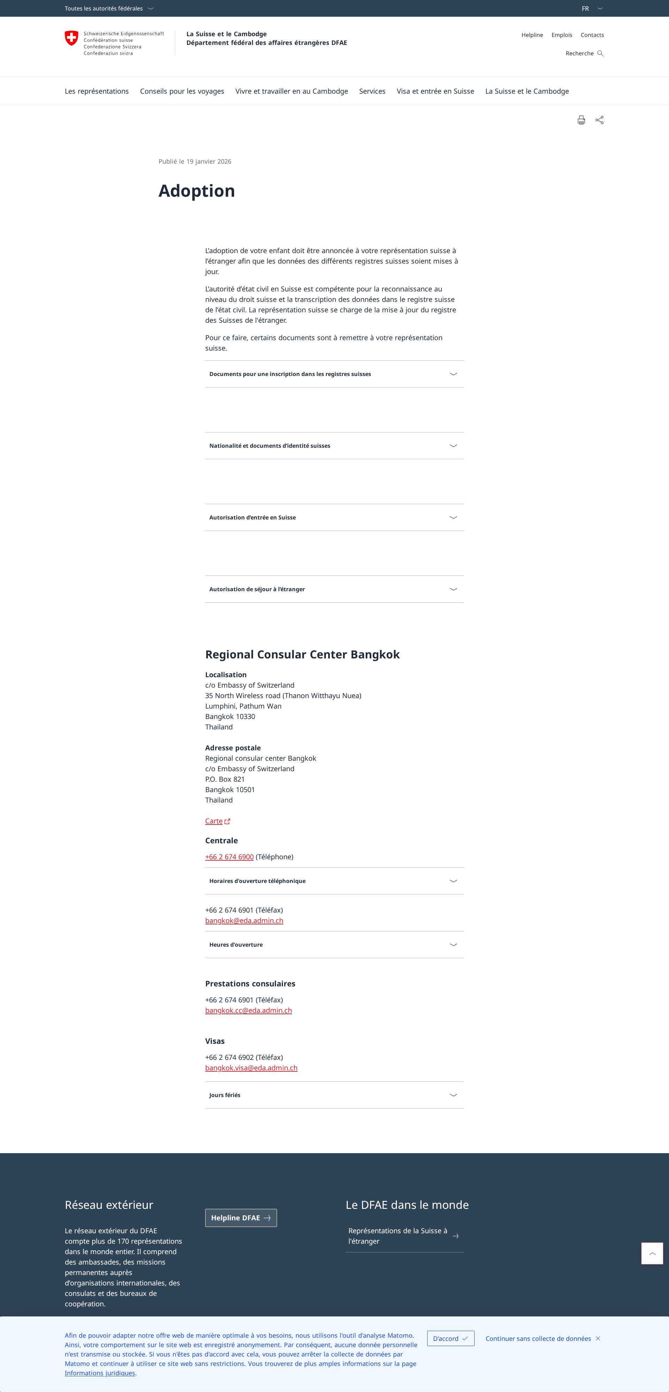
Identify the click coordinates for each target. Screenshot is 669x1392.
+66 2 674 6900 (229, 856)
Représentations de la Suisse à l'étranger (397, 1236)
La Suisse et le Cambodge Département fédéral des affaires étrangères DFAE (266, 38)
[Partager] (599, 120)
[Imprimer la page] (581, 120)
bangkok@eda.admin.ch (244, 920)
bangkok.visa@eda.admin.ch (251, 1067)
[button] (96, 91)
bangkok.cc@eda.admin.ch (248, 1010)
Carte (214, 821)
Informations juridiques (100, 1373)
